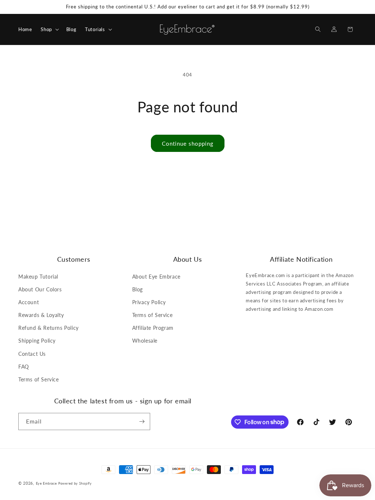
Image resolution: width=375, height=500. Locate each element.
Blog (137, 289)
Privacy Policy (149, 302)
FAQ (23, 366)
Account (28, 302)
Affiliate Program (153, 328)
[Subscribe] (142, 421)
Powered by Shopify (75, 483)
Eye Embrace (46, 483)
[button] (49, 29)
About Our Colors (40, 289)
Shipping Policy (37, 340)
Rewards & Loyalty (41, 315)
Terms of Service (38, 379)
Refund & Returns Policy (48, 328)
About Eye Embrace (156, 276)
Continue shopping (188, 143)
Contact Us (32, 354)
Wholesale (144, 340)
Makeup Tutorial (38, 276)
